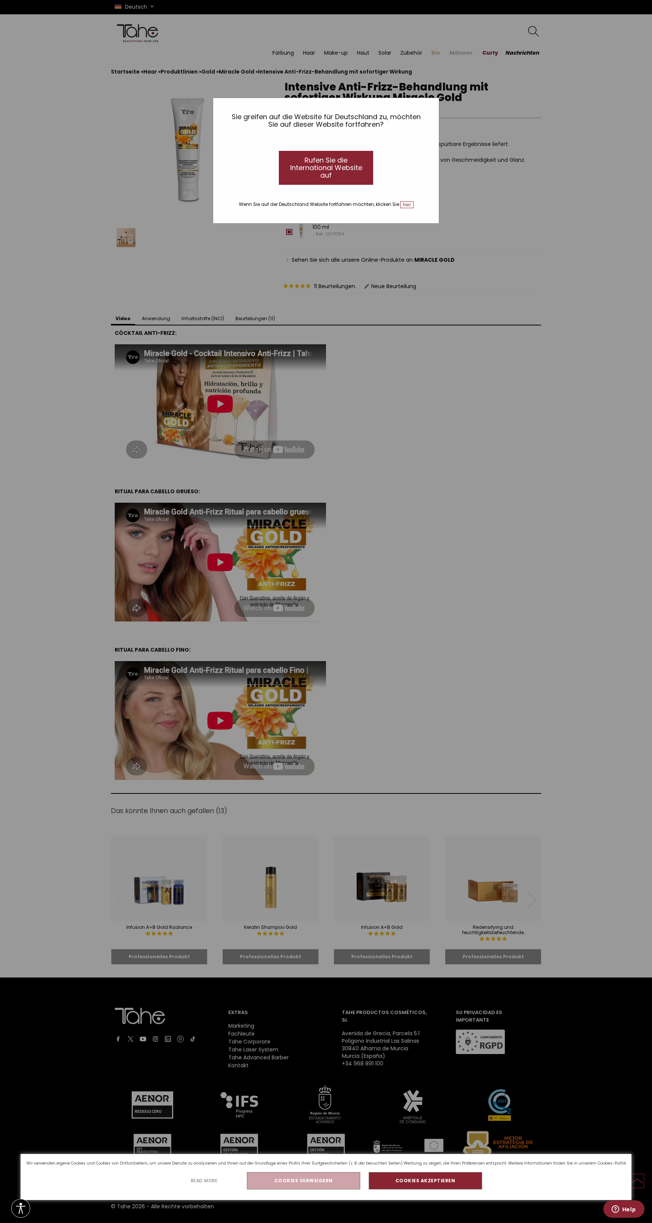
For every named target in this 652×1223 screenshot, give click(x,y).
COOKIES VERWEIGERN (303, 1180)
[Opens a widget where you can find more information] (623, 1209)
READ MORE (204, 1180)
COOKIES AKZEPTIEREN (425, 1180)
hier (407, 204)
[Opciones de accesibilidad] (20, 1209)
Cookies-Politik (612, 1163)
